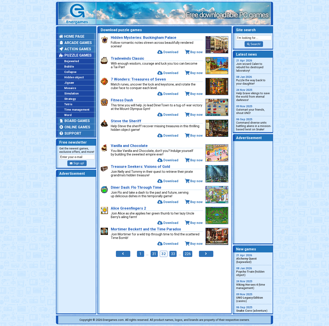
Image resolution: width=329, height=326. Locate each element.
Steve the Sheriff (126, 121)
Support (72, 133)
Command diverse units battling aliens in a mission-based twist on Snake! (253, 124)
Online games (77, 127)
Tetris (68, 104)
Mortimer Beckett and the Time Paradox (146, 229)
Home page (73, 36)
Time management (76, 109)
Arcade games (78, 43)
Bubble (69, 66)
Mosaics (70, 88)
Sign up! (78, 163)
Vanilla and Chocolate (129, 146)
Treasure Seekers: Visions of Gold (140, 166)
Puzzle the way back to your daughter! (250, 80)
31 (154, 254)
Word (68, 115)
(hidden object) (250, 272)
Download (170, 52)
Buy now (196, 52)
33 (173, 254)
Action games (77, 49)
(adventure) (251, 309)
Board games (77, 121)
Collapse (70, 72)
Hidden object (74, 77)
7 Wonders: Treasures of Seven (138, 79)
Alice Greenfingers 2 (128, 208)
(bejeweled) (246, 259)
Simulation (71, 93)
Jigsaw (69, 82)
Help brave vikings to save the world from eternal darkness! (253, 95)
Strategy (70, 99)
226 (188, 254)
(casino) (249, 298)
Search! (255, 44)
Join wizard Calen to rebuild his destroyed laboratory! (249, 65)
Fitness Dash (122, 100)
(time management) (250, 285)
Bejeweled (71, 61)
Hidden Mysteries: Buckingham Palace (143, 37)
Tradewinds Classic (127, 58)
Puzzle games (78, 55)
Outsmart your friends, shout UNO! (250, 110)
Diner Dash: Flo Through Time (136, 187)
